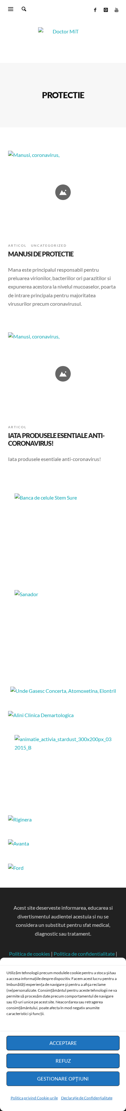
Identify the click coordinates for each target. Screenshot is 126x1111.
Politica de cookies (29, 954)
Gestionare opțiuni (63, 1078)
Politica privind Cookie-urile (34, 1097)
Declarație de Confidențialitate (86, 1097)
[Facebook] (95, 9)
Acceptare (63, 1043)
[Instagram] (105, 9)
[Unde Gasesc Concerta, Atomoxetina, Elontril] (63, 691)
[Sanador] (63, 630)
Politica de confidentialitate (84, 954)
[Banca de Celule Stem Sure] (63, 533)
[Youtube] (116, 9)
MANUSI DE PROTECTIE (40, 254)
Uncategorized (49, 245)
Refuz (63, 1061)
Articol (17, 245)
